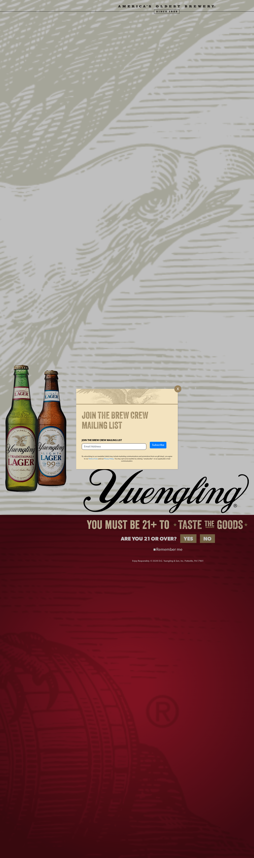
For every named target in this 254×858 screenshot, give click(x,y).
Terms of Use (93, 459)
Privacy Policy (109, 459)
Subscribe (158, 445)
